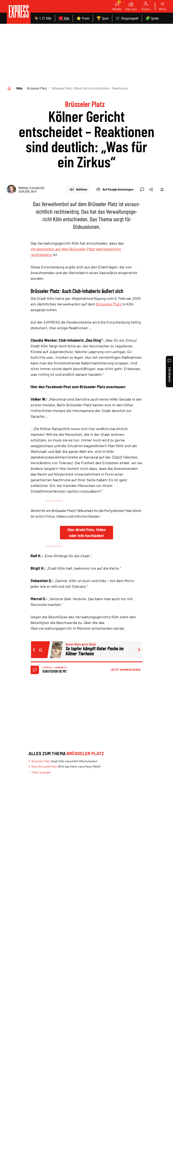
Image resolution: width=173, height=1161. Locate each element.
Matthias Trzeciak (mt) (31, 188)
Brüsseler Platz (37, 88)
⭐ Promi (82, 18)
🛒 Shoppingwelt (127, 18)
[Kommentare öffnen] (142, 189)
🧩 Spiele (151, 18)
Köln (19, 88)
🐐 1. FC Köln (42, 18)
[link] (19, 12)
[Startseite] (9, 88)
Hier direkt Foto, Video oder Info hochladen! (87, 532)
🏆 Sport (102, 18)
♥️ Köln (63, 18)
